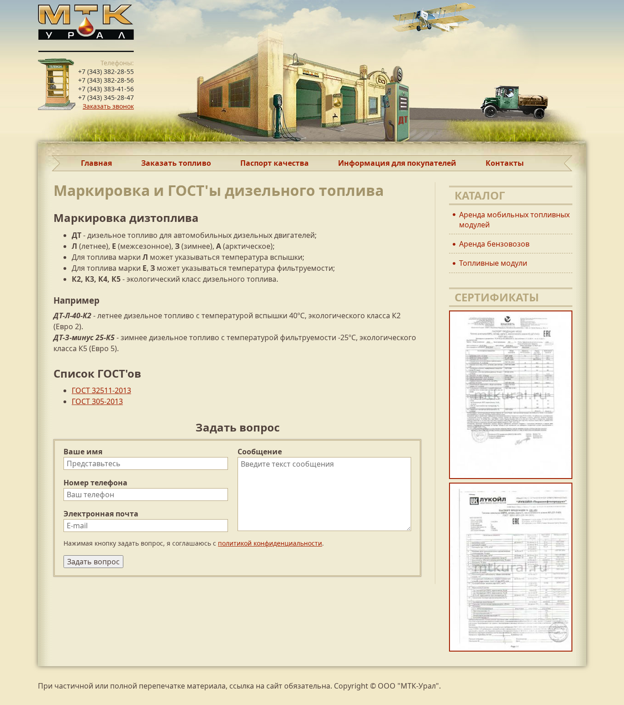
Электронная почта (100, 514)
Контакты (505, 163)
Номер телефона (95, 483)
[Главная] (312, 26)
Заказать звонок (108, 106)
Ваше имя (82, 452)
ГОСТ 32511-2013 (101, 390)
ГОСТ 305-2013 (97, 401)
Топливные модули (493, 263)
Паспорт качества (274, 163)
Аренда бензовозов (494, 244)
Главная (96, 163)
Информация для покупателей (397, 163)
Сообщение (260, 452)
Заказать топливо (176, 163)
